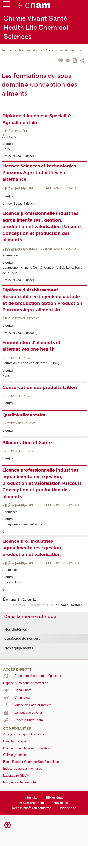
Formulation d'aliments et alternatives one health (31, 346)
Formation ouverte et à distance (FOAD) (30, 363)
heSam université (31, 802)
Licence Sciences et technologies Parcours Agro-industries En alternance (39, 172)
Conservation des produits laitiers (40, 387)
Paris (6, 149)
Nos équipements (18, 648)
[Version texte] (68, 61)
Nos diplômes (15, 630)
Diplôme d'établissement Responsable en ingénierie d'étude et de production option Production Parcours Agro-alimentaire (42, 300)
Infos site (31, 797)
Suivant (62, 605)
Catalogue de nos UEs (64, 50)
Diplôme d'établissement (20, 318)
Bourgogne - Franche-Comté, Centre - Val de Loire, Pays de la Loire (42, 270)
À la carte (9, 136)
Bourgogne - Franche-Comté (22, 524)
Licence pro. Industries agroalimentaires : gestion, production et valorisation (32, 548)
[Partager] (82, 61)
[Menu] (6, 5)
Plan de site (61, 802)
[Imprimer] (61, 61)
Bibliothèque (54, 797)
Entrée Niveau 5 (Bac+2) (19, 156)
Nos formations (29, 50)
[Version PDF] (75, 61)
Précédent (36, 605)
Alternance (10, 255)
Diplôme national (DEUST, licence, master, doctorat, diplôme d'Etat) (41, 188)
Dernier (76, 605)
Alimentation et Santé (27, 442)
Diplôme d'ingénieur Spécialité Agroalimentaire (36, 119)
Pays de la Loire (13, 582)
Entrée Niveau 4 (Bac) (18, 203)
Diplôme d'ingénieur (17, 131)
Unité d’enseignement (18, 358)
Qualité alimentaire (23, 415)
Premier (19, 605)
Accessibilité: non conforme (31, 808)
